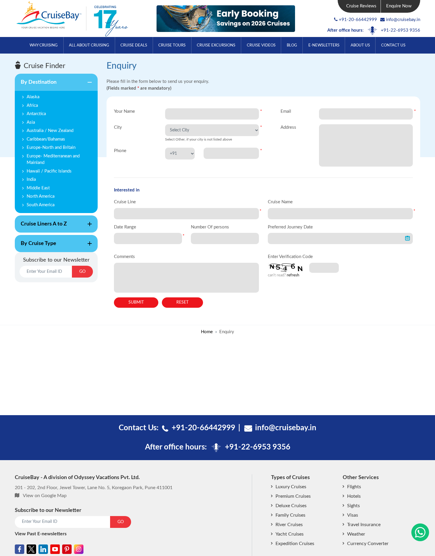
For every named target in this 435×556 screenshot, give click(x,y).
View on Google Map (45, 495)
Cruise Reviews (361, 6)
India (31, 179)
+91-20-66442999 (358, 19)
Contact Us (393, 45)
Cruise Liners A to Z (41, 227)
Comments (124, 256)
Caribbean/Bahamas (46, 139)
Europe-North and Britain (51, 147)
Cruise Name (280, 202)
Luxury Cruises (291, 486)
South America (40, 205)
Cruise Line (125, 202)
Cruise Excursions (216, 45)
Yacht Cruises (290, 534)
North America (40, 196)
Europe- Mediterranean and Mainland (53, 159)
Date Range (125, 227)
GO (82, 272)
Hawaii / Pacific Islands (49, 171)
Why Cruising (44, 45)
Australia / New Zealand (50, 130)
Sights (353, 505)
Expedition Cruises (295, 543)
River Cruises (289, 524)
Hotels (354, 496)
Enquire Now (399, 6)
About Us (360, 45)
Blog (292, 45)
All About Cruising (89, 45)
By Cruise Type (35, 246)
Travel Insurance (364, 524)
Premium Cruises (293, 496)
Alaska (33, 97)
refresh (293, 275)
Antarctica (36, 114)
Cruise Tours (172, 45)
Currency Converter (368, 543)
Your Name (124, 111)
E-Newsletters (323, 45)
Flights (354, 486)
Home (207, 332)
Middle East (38, 188)
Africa (32, 105)
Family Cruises (290, 515)
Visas (352, 515)
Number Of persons (210, 227)
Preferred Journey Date (290, 227)
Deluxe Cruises (291, 505)
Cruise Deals (133, 45)
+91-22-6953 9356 (400, 30)
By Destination (36, 85)
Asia (31, 122)
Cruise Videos (261, 45)
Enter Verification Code (290, 256)
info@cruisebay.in (403, 19)
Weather (356, 534)
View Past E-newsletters (41, 533)
